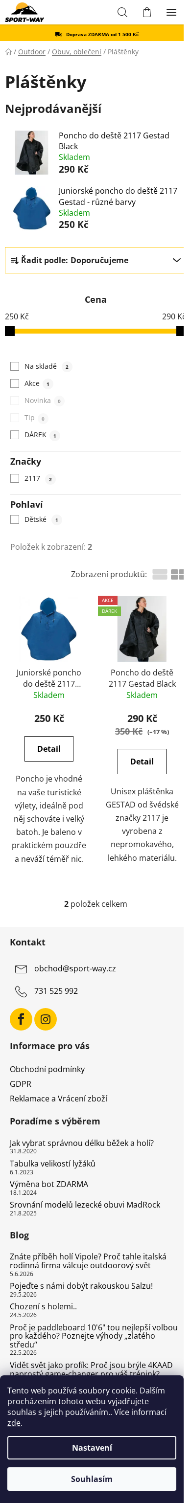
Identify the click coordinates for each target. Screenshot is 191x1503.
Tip (34, 417)
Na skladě (46, 366)
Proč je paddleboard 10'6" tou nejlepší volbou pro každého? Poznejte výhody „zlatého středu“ (94, 1336)
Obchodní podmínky (47, 1069)
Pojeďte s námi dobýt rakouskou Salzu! (81, 1286)
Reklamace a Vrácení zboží (58, 1098)
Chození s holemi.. (43, 1306)
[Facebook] (21, 1019)
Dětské (41, 519)
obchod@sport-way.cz (75, 968)
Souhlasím (92, 1479)
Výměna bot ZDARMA (49, 1184)
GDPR (20, 1083)
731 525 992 (56, 991)
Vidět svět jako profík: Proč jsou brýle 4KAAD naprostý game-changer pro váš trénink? (91, 1369)
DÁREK (40, 434)
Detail (49, 748)
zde (14, 1422)
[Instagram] (45, 1019)
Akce (36, 383)
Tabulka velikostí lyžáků (53, 1164)
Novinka (42, 400)
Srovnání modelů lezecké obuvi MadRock (85, 1205)
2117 (37, 478)
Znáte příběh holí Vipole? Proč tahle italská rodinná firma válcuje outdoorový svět (88, 1261)
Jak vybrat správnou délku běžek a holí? (82, 1143)
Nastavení (92, 1447)
